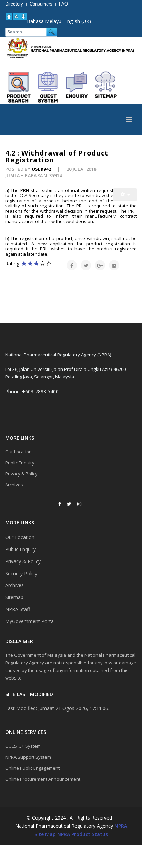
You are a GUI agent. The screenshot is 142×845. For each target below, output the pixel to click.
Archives (14, 485)
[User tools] (125, 194)
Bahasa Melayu (44, 21)
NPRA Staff (17, 609)
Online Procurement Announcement (42, 779)
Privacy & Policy (21, 474)
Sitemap (14, 597)
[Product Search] (19, 87)
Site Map (45, 834)
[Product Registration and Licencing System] (48, 87)
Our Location (18, 452)
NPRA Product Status (82, 834)
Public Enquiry (19, 463)
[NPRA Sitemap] (106, 87)
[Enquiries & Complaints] (77, 87)
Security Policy (21, 573)
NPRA (120, 826)
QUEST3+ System (23, 746)
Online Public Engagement (32, 768)
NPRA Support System (28, 757)
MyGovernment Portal (30, 621)
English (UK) (77, 21)
